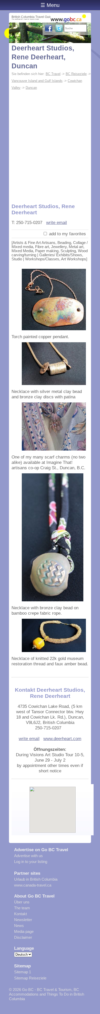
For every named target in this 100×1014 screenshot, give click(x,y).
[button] (52, 805)
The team (22, 908)
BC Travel (53, 74)
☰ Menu (50, 5)
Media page (24, 931)
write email (56, 222)
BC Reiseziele (76, 74)
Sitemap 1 (22, 972)
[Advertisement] (50, 144)
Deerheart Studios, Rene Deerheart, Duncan (43, 57)
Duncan (31, 88)
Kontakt (20, 914)
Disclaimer (23, 937)
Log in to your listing (30, 861)
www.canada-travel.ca (32, 885)
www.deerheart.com (62, 738)
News (19, 925)
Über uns (21, 902)
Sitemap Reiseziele (30, 978)
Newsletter (23, 919)
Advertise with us (28, 855)
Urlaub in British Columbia (35, 879)
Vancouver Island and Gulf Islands (37, 81)
